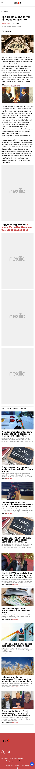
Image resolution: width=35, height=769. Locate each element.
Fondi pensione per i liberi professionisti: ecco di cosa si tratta (15, 610)
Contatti (11, 758)
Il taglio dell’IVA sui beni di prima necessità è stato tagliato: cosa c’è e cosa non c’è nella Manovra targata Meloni (16, 575)
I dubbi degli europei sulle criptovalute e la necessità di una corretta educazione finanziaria (17, 504)
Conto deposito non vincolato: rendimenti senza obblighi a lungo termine (17, 469)
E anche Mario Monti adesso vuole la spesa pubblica (16, 227)
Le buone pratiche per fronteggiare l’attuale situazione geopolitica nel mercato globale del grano (16, 679)
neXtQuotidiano (6, 23)
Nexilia (3, 443)
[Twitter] (8, 751)
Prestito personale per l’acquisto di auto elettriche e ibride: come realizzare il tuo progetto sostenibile (16, 434)
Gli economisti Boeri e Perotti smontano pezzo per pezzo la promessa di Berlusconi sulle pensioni (15, 713)
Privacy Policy (18, 758)
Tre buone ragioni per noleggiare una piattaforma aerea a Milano (16, 645)
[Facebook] (2, 751)
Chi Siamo (4, 758)
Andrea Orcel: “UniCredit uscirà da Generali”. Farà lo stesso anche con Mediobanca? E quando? (16, 540)
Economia (4, 11)
